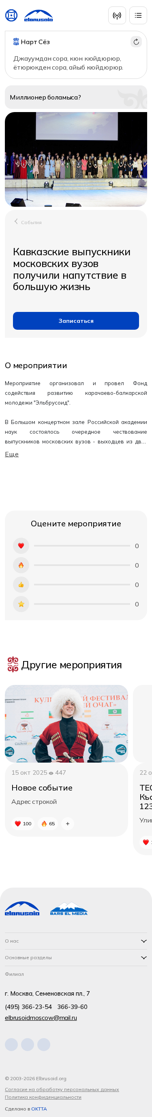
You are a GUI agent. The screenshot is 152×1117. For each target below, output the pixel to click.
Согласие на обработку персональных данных (62, 1089)
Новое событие (41, 787)
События (31, 222)
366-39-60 (72, 1006)
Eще (12, 454)
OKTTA (39, 1109)
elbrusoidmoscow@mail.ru (41, 1018)
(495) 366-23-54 (28, 1006)
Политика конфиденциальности (43, 1097)
